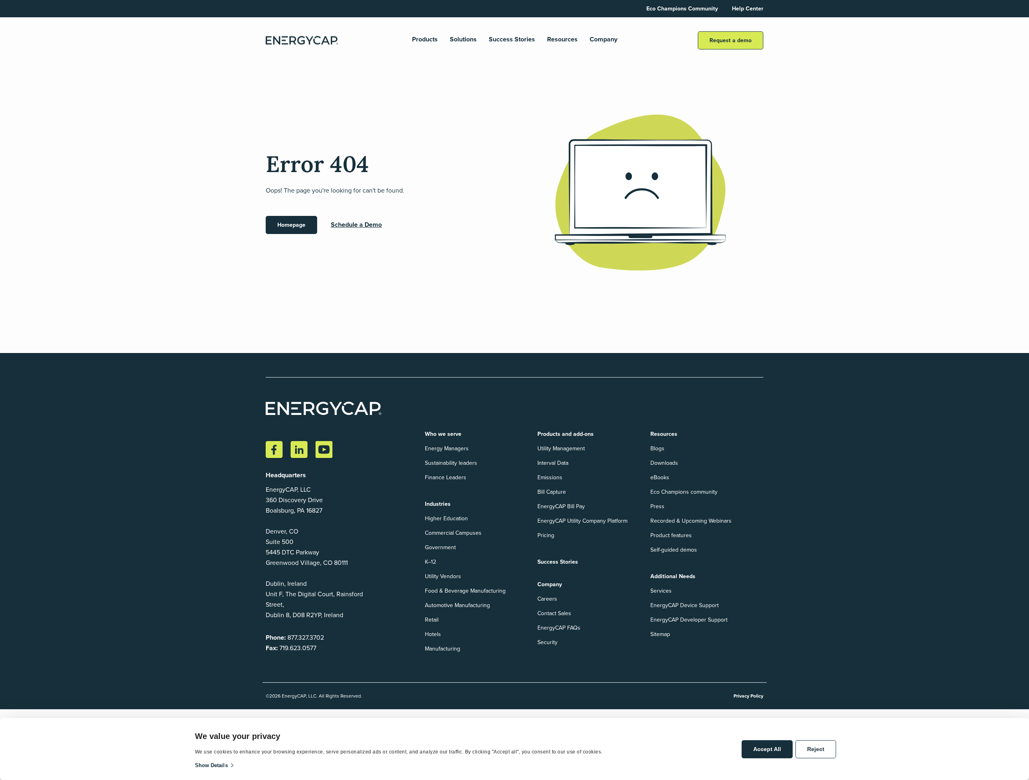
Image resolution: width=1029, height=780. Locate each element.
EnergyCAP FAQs (558, 628)
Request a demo (730, 40)
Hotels (433, 634)
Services (661, 591)
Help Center (747, 8)
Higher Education (446, 518)
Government (440, 547)
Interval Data (552, 463)
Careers (547, 599)
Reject (815, 749)
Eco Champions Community (682, 8)
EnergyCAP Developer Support (689, 620)
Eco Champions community (683, 492)
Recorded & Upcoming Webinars (691, 521)
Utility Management (561, 448)
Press (657, 506)
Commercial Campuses (453, 533)
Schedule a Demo (356, 224)
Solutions (463, 39)
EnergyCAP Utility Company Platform (582, 521)
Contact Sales (554, 613)
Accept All (767, 749)
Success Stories (512, 39)
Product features (671, 535)
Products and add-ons (565, 434)
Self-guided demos (673, 550)
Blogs (657, 448)
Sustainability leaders (451, 463)
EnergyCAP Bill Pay (561, 506)
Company (603, 39)
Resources (562, 39)
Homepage (291, 225)
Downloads (664, 463)
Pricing (545, 535)
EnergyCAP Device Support (684, 605)
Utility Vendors (443, 576)
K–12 (430, 562)
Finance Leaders (445, 477)
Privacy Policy (748, 696)
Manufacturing (442, 649)
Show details (211, 765)
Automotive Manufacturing (457, 605)
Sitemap (660, 634)
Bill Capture (551, 492)
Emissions (549, 477)
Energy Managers (447, 448)
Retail (432, 620)
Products (425, 39)
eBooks (659, 477)
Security (547, 642)
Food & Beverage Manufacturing (465, 591)
